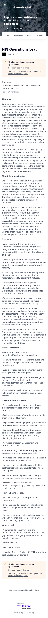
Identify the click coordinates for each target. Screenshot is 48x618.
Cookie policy (29, 613)
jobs (7, 35)
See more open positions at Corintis (24, 590)
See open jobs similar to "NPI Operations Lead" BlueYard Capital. (25, 72)
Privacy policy (18, 613)
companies (17, 35)
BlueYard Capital (22, 7)
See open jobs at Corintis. (18, 68)
